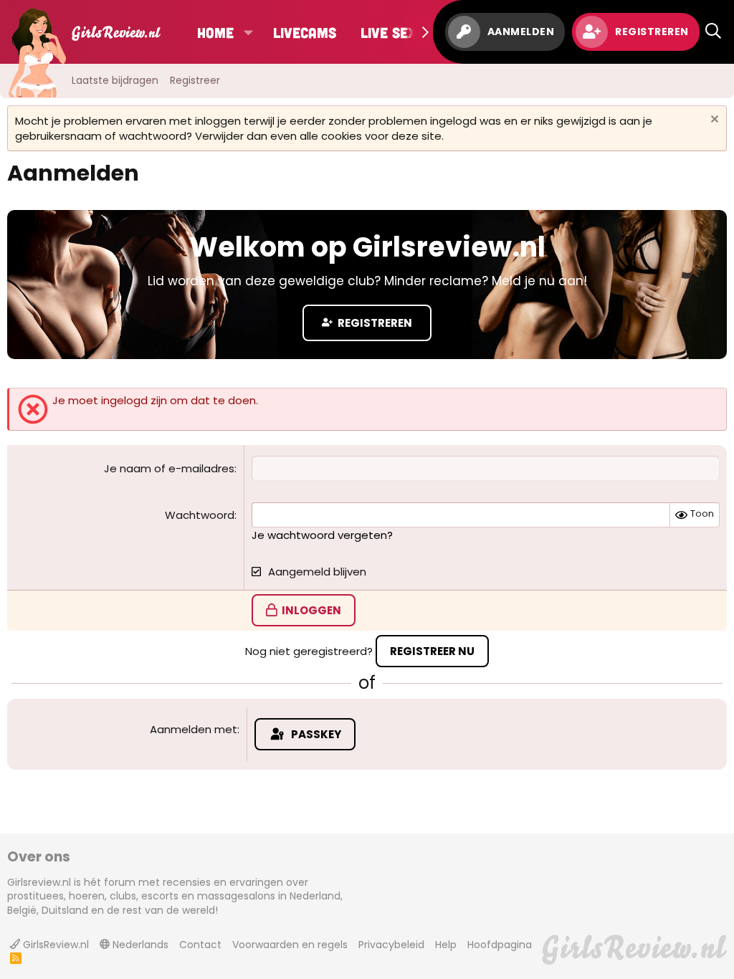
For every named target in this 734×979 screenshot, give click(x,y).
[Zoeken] (713, 32)
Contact (200, 944)
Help (446, 944)
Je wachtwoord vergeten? (322, 535)
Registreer (195, 80)
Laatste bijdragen (115, 80)
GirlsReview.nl (54, 944)
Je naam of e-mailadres (169, 468)
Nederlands (139, 944)
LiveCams (304, 32)
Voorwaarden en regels (290, 944)
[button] (247, 32)
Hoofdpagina (499, 944)
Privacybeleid (391, 944)
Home (215, 32)
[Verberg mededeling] (713, 120)
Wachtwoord (199, 514)
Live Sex (388, 32)
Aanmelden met (193, 729)
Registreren (373, 322)
